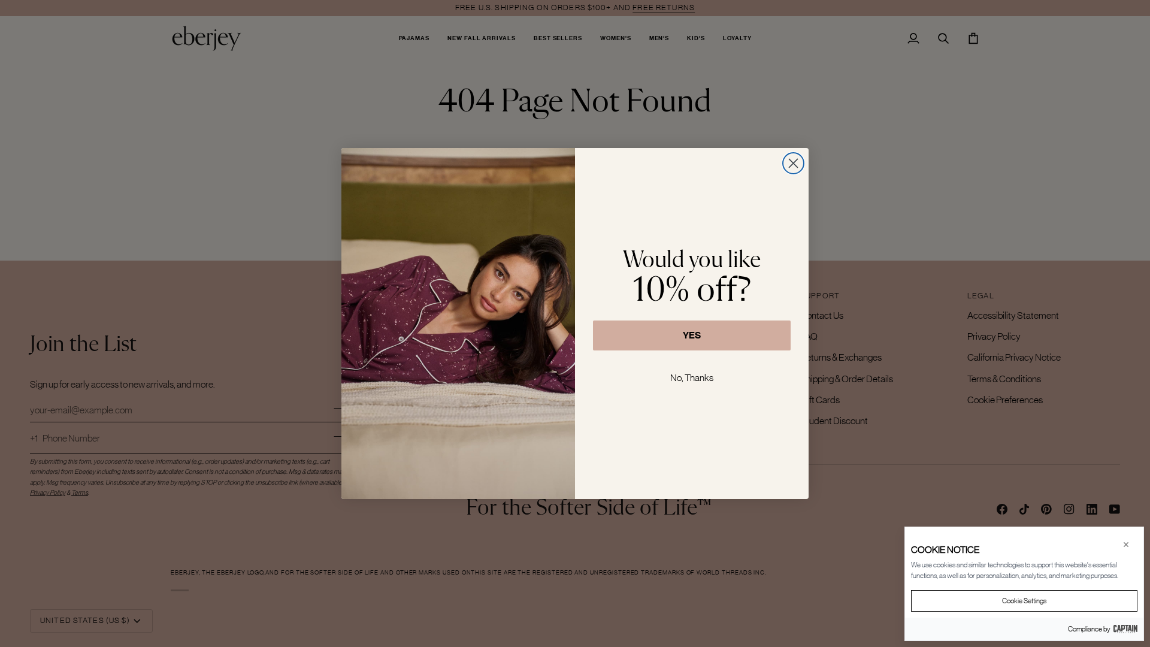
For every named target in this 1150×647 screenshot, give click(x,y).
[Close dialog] (793, 163)
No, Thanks (691, 377)
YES (692, 335)
